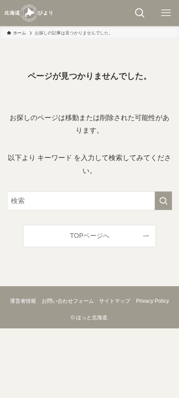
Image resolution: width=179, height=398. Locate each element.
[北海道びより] (28, 13)
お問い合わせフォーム (68, 301)
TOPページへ (89, 235)
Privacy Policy (152, 301)
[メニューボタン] (166, 13)
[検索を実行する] (163, 200)
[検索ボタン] (140, 13)
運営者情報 (23, 301)
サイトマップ (114, 301)
